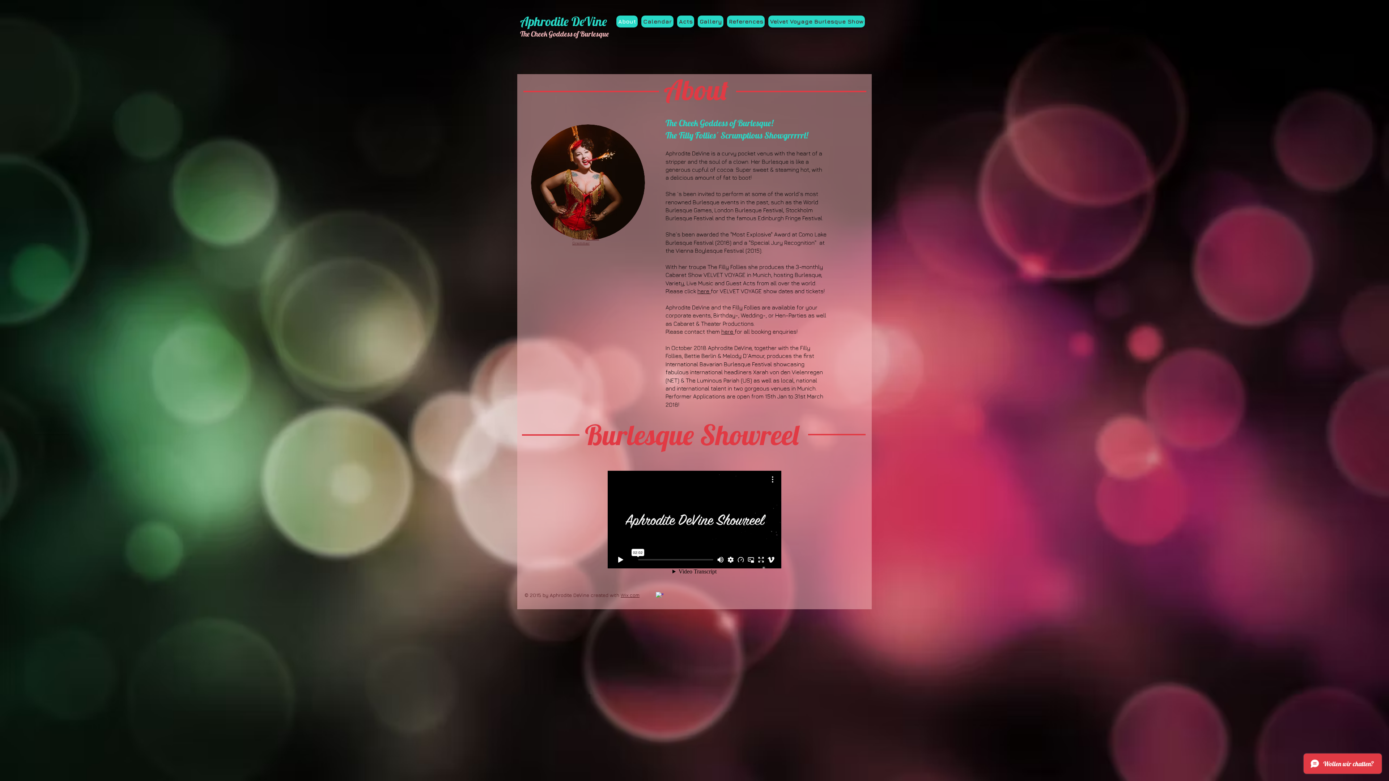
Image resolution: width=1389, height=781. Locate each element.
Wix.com (630, 595)
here (704, 291)
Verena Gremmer (585, 240)
